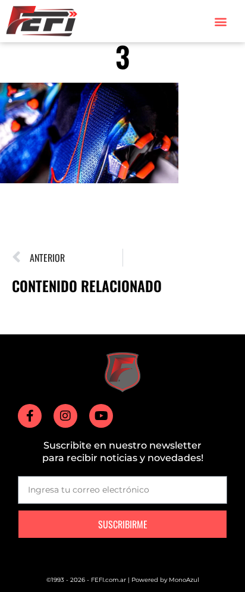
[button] (220, 21)
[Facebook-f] (30, 416)
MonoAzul (184, 580)
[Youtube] (101, 416)
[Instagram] (65, 416)
